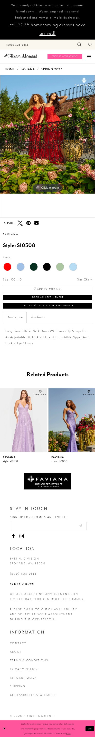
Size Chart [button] (84, 279)
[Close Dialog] (4, 728)
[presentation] (23, 420)
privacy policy (24, 669)
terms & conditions (29, 660)
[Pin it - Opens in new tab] (28, 223)
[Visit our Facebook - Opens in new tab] (13, 536)
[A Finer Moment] (20, 56)
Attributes (38, 317)
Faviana (28, 69)
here (68, 733)
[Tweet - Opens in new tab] (20, 223)
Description (15, 317)
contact (18, 643)
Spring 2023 (51, 69)
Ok (90, 728)
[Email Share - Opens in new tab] (36, 223)
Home (10, 69)
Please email (22, 609)
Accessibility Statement (33, 695)
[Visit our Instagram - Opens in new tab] (21, 536)
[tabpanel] (47, 134)
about (16, 652)
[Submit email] (80, 526)
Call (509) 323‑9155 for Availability (48, 305)
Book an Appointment (48, 297)
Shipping (18, 686)
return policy (23, 677)
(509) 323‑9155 (23, 573)
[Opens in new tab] (47, 481)
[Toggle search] (80, 45)
